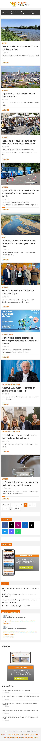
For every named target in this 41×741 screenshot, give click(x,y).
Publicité (15, 734)
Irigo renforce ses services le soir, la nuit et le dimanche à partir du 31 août (20, 717)
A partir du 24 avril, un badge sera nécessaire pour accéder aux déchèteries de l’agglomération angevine (20, 193)
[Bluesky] (5, 531)
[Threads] (31, 525)
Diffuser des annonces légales (14, 737)
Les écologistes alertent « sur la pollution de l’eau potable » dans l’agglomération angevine (20, 484)
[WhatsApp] (18, 531)
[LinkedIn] (25, 525)
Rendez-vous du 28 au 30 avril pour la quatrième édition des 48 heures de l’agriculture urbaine (19, 142)
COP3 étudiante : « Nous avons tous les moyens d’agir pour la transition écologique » (19, 436)
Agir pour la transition (8, 384)
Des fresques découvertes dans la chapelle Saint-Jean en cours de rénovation (19, 704)
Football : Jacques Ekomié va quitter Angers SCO (16, 606)
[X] (11, 525)
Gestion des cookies (31, 737)
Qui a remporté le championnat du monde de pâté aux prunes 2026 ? (20, 697)
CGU (9, 734)
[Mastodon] (11, 531)
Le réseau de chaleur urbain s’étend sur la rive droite (16, 691)
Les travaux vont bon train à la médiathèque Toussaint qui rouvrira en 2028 (20, 710)
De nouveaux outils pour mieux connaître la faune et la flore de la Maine (20, 48)
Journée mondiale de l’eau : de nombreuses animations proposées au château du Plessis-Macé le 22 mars (20, 340)
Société (4, 237)
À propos (4, 734)
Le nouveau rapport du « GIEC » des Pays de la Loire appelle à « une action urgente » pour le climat (18, 243)
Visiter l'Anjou (35, 734)
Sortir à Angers (24, 734)
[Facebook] (5, 525)
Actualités (5, 90)
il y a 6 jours (6, 623)
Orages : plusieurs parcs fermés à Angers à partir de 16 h (19, 621)
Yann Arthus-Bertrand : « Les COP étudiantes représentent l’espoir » (18, 292)
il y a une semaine (8, 636)
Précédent (5, 505)
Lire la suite (5, 63)
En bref (11, 334)
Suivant (16, 508)
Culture (4, 43)
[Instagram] (18, 525)
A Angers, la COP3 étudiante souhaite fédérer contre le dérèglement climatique (18, 389)
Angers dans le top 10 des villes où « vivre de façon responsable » (18, 95)
